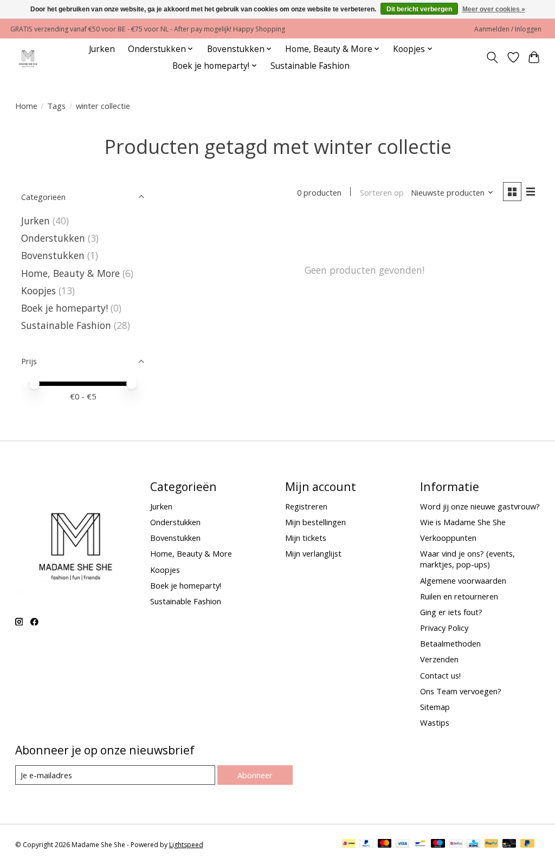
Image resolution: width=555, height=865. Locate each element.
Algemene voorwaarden (463, 580)
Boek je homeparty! (64, 307)
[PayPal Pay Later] (527, 844)
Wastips (434, 722)
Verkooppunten (448, 537)
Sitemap (435, 706)
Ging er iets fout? (451, 611)
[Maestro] (438, 844)
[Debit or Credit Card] (509, 844)
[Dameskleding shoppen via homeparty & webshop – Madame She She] (28, 57)
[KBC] (473, 844)
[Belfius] (456, 844)
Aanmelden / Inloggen (507, 29)
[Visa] (403, 844)
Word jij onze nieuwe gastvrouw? (480, 506)
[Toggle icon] (492, 57)
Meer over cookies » (493, 9)
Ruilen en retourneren (459, 596)
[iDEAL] (349, 844)
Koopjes (38, 290)
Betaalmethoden (450, 643)
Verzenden (439, 659)
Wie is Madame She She (463, 522)
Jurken (102, 49)
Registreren (306, 506)
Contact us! (440, 675)
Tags (56, 105)
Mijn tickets (305, 537)
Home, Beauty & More (70, 273)
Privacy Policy (444, 627)
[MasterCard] (385, 844)
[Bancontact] (420, 844)
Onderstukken (53, 237)
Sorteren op (382, 192)
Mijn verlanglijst (313, 553)
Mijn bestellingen (315, 522)
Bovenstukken (53, 255)
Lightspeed (186, 844)
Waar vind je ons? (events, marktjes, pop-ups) (467, 559)
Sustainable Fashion (310, 66)
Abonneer (255, 775)
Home (26, 105)
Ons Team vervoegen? (460, 691)
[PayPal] (366, 844)
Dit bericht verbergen (419, 9)
